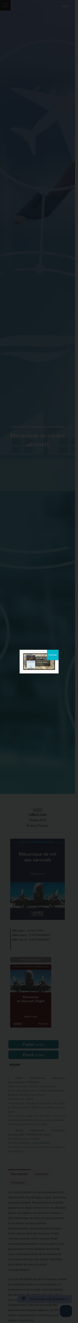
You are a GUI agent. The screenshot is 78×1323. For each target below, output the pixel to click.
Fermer (53, 654)
